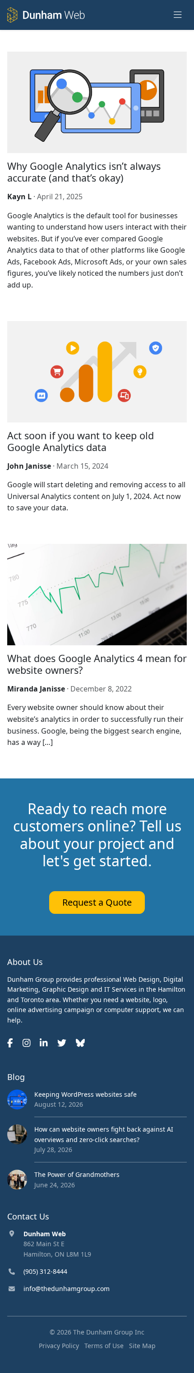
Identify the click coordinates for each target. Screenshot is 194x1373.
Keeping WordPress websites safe (85, 1094)
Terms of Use (104, 1345)
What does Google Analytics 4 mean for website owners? (97, 664)
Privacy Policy (59, 1345)
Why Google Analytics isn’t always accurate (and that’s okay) (84, 171)
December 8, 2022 (101, 689)
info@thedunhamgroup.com (66, 1288)
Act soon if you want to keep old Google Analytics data (80, 441)
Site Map (142, 1345)
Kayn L (19, 197)
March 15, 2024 (82, 466)
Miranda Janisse (36, 689)
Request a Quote (97, 902)
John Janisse (29, 466)
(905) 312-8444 (45, 1271)
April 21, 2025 (60, 197)
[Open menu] (177, 15)
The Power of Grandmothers (77, 1174)
